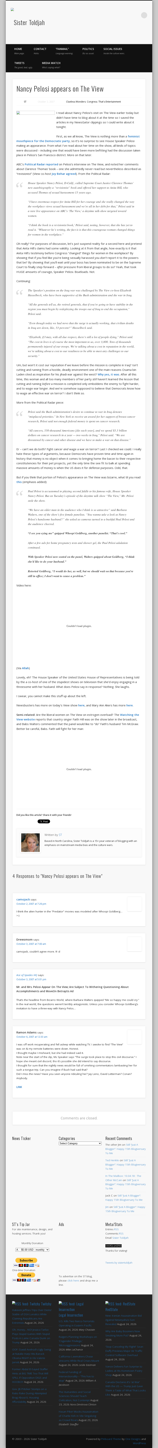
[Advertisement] (79, 1246)
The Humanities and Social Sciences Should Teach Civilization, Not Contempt (75, 1396)
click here (73, 1280)
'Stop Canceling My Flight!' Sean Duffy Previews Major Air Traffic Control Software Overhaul (124, 1351)
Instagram (136, 15)
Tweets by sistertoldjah (118, 1262)
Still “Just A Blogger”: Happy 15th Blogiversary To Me (125, 1149)
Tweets (23, 65)
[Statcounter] (113, 1246)
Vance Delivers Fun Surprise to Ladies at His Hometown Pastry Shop (123, 1371)
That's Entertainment (109, 101)
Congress (92, 101)
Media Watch (51, 65)
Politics (88, 51)
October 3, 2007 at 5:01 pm (31, 979)
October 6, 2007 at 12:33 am (31, 1036)
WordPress (139, 1443)
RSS (116, 1229)
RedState (111, 1309)
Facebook (104, 15)
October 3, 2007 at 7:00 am (31, 944)
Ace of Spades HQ (26, 975)
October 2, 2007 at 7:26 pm (31, 903)
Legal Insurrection (71, 1315)
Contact (40, 51)
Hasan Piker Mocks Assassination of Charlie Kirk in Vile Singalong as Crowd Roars (78, 1416)
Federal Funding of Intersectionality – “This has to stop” (76, 1376)
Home (19, 51)
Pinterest (120, 15)
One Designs (132, 1439)
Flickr (128, 15)
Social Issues (114, 51)
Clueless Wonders (76, 101)
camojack (23, 899)
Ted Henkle (112, 1160)
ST (25, 101)
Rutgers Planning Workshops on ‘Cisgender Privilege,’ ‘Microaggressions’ (78, 1341)
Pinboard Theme (111, 1439)
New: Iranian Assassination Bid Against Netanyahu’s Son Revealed (123, 1320)
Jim (107, 1207)
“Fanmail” (64, 51)
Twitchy (46, 1303)
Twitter (112, 15)
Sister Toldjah (120, 1237)
